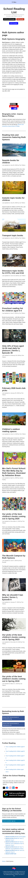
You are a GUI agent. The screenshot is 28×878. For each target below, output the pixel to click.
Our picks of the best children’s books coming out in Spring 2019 (13, 678)
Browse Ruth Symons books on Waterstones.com (11, 724)
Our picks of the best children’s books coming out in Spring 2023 (13, 637)
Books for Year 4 (10, 843)
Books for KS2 (10, 841)
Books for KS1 (10, 838)
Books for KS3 (10, 847)
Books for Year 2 (10, 840)
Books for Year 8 (10, 848)
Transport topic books (12, 235)
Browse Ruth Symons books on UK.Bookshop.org (11, 718)
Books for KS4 (10, 850)
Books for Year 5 (19, 843)
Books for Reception (20, 836)
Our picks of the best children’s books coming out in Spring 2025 (13, 516)
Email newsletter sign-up (9, 821)
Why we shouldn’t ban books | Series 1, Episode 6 (12, 597)
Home (3, 861)
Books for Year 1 (18, 838)
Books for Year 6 (10, 845)
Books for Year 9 (19, 848)
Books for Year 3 (18, 841)
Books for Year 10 (18, 850)
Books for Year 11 (10, 852)
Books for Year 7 (18, 847)
